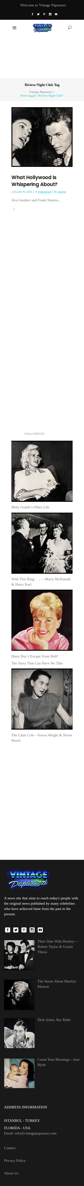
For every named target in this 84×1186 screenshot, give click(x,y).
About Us (11, 1173)
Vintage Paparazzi (40, 91)
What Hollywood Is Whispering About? (34, 181)
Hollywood (44, 192)
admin (62, 192)
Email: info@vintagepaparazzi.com (30, 1133)
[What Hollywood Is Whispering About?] (42, 137)
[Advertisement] (42, 56)
